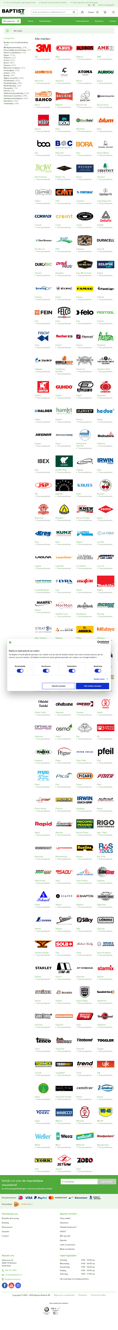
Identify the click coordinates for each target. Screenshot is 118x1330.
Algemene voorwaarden (64, 1295)
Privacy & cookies (98, 1295)
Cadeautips (11, 103)
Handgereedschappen (15, 98)
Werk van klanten (67, 1249)
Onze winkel (65, 1218)
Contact (112, 21)
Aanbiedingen (45, 21)
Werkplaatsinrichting (15, 47)
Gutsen (9, 73)
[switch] (46, 671)
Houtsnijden (11, 70)
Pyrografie (10, 88)
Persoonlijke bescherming (17, 50)
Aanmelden (107, 1181)
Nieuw (30, 21)
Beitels (9, 75)
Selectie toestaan (58, 686)
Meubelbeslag (12, 85)
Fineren (9, 91)
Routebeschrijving (12, 1279)
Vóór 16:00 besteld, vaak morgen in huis (20, 2)
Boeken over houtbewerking (16, 43)
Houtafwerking (12, 83)
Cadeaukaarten (82, 21)
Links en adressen (67, 1244)
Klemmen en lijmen (14, 68)
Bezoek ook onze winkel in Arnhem (54, 2)
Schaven (9, 57)
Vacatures (99, 21)
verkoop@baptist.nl (13, 1274)
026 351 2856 (11, 1270)
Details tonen (99, 679)
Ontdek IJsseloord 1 (68, 1227)
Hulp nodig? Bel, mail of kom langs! (85, 2)
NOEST (63, 1231)
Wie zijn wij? (65, 1236)
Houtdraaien (11, 80)
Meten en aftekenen (14, 52)
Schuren (9, 65)
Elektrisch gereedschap (16, 93)
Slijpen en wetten (13, 78)
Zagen (9, 55)
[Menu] (59, 1307)
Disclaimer (82, 1295)
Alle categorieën (9, 21)
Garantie (5, 1231)
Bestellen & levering (10, 1218)
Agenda (63, 1240)
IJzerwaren (11, 101)
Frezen (9, 60)
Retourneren (7, 1227)
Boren (9, 63)
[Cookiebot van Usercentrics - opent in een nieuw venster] (99, 642)
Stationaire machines (15, 96)
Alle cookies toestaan (92, 686)
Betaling (5, 1222)
